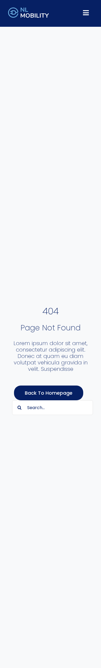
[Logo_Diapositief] (28, 10)
